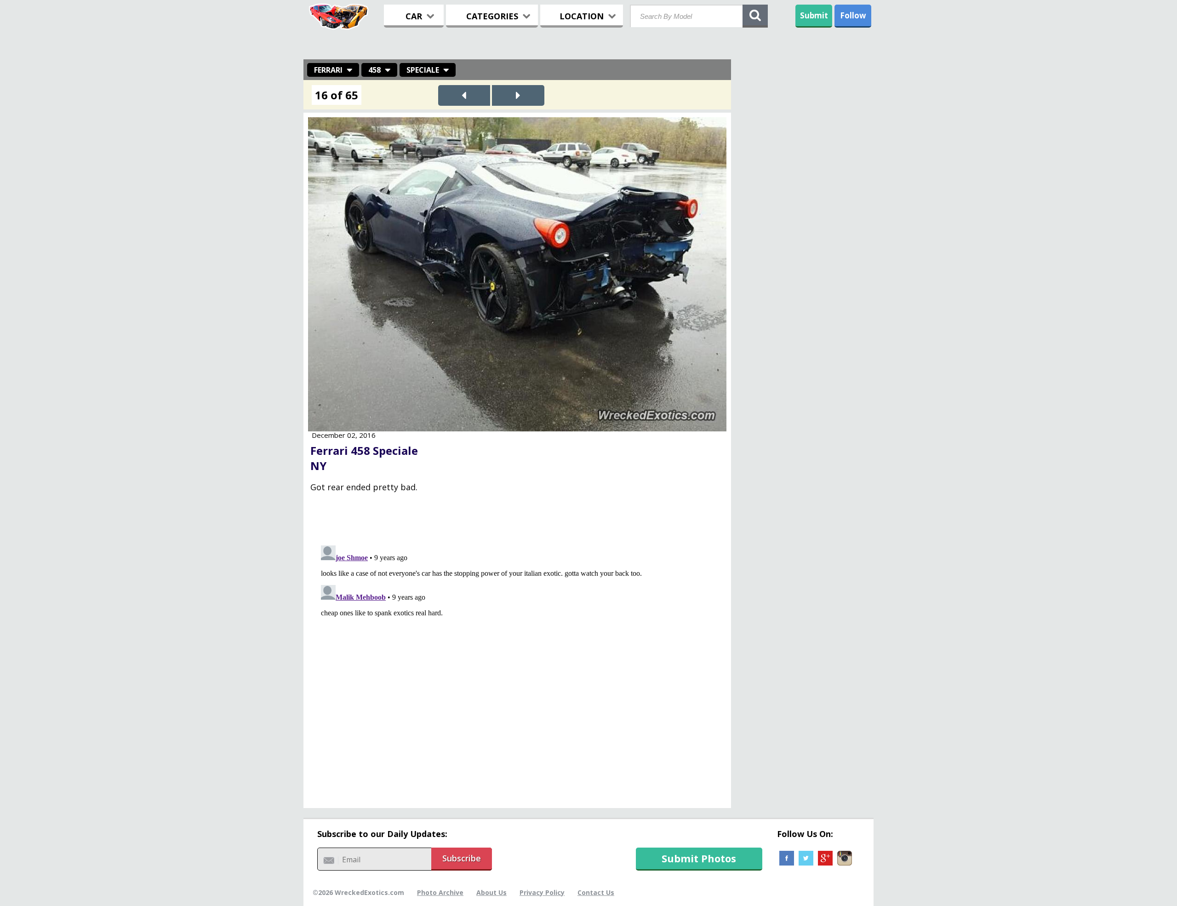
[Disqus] (517, 657)
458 (374, 70)
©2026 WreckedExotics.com (358, 892)
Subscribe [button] (461, 858)
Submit (814, 15)
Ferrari (328, 70)
